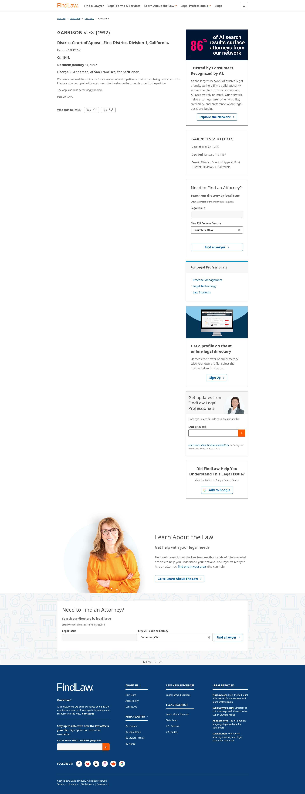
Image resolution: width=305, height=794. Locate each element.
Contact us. (88, 713)
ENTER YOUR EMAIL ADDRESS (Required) (79, 740)
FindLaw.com (220, 694)
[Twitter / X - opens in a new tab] (96, 764)
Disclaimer (86, 784)
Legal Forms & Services (178, 694)
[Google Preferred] (122, 764)
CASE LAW (61, 18)
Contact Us (131, 706)
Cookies (101, 784)
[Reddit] (113, 764)
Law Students (202, 292)
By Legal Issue (133, 731)
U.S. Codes (171, 731)
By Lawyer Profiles (135, 737)
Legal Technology (204, 286)
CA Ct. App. (89, 18)
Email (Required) (197, 426)
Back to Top (154, 661)
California (75, 18)
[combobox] (217, 214)
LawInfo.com (220, 733)
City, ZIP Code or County (206, 223)
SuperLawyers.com (223, 707)
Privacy (72, 784)
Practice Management (207, 280)
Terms (60, 784)
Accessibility (132, 700)
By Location (131, 726)
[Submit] (241, 433)
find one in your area (192, 566)
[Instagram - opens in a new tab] (105, 764)
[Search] (244, 5)
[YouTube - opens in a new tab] (88, 764)
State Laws (171, 720)
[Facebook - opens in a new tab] (79, 764)
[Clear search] (239, 230)
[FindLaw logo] (69, 5)
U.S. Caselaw (173, 726)
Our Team (130, 694)
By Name (130, 743)
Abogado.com (220, 720)
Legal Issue (198, 208)
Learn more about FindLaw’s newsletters (208, 445)
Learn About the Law (177, 714)
